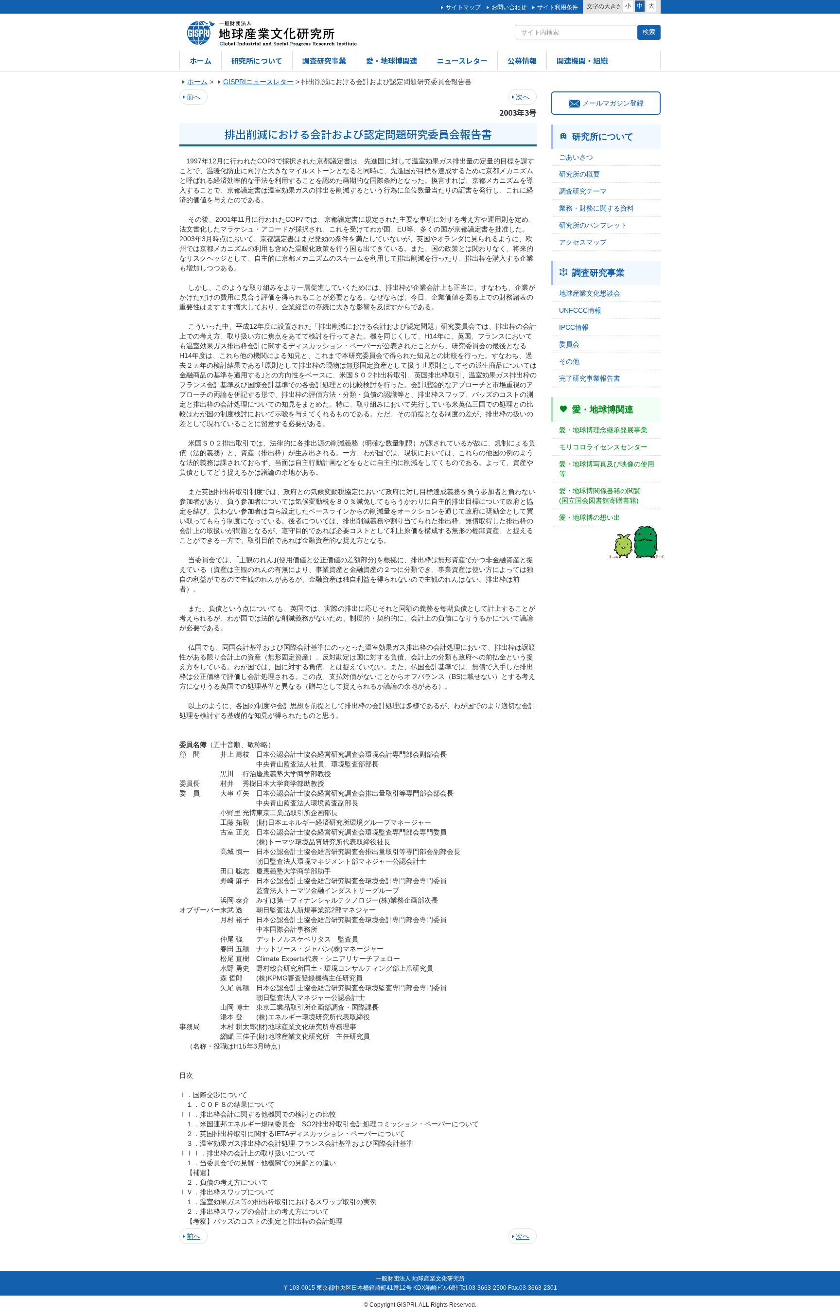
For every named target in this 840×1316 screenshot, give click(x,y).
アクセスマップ (583, 242)
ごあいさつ (576, 157)
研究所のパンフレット (593, 225)
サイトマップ (463, 7)
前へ (193, 97)
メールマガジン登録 (613, 103)
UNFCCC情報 (580, 310)
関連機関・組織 (582, 60)
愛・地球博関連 (391, 60)
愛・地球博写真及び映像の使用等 (606, 469)
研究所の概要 (579, 174)
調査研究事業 (324, 60)
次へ (522, 97)
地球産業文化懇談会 (589, 293)
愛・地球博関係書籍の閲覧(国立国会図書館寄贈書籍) (600, 495)
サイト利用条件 (557, 7)
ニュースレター (462, 60)
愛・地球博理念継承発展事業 (603, 430)
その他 (569, 361)
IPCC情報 (574, 327)
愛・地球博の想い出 (589, 517)
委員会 (569, 344)
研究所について (256, 60)
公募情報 (522, 60)
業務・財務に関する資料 (596, 208)
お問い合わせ (508, 7)
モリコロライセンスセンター (603, 447)
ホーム (200, 60)
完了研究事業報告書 (589, 378)
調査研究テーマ (583, 191)
